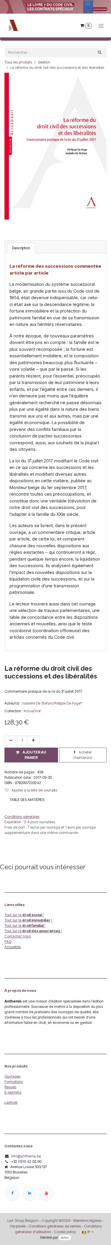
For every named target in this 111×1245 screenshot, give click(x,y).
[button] (31, 755)
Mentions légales (87, 1220)
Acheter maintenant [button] (82, 755)
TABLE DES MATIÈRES (26, 799)
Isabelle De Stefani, (37, 703)
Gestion (44, 62)
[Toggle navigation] (101, 25)
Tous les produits (18, 62)
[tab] (21, 248)
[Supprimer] (10, 740)
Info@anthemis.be (26, 1156)
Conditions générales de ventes (54, 1226)
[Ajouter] (33, 740)
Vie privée (17, 1226)
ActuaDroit (32, 711)
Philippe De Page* (67, 703)
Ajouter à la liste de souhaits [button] (34, 790)
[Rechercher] (100, 52)
